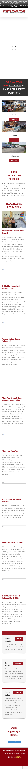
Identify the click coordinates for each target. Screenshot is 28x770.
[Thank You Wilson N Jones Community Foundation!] (14, 383)
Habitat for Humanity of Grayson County (11, 287)
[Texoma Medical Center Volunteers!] (14, 329)
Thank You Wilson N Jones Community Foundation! (12, 399)
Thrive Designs (18, 757)
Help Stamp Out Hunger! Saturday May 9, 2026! (11, 597)
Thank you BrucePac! (10, 451)
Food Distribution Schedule (12, 543)
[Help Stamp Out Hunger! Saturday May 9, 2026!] (14, 585)
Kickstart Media (17, 756)
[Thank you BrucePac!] (14, 441)
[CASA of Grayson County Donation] (14, 489)
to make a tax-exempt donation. (14, 89)
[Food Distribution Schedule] (14, 532)
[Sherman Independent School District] (14, 219)
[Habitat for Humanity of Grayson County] (14, 276)
